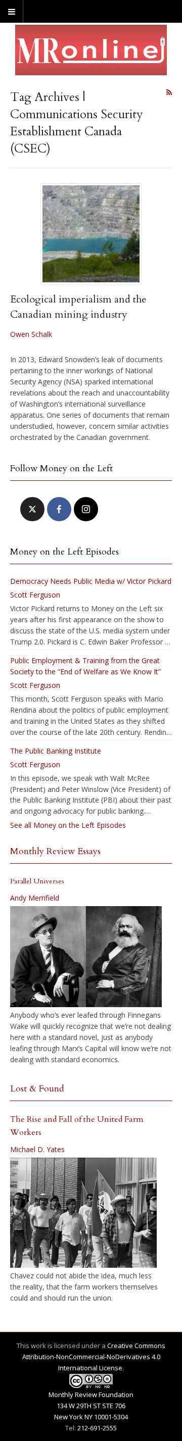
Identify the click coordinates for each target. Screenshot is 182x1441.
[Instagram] (86, 509)
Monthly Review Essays (55, 851)
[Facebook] (59, 509)
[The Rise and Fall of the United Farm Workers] (83, 1213)
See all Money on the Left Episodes (68, 825)
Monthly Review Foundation (91, 1394)
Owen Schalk (31, 334)
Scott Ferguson (35, 595)
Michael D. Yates (37, 1149)
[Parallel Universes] (86, 956)
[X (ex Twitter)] (32, 509)
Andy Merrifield (34, 898)
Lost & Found (37, 1088)
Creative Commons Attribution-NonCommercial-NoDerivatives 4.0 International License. (94, 1356)
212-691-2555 (97, 1427)
